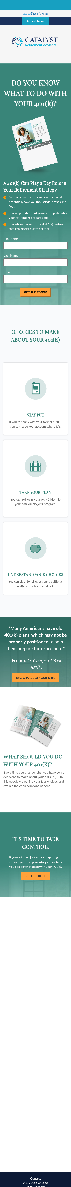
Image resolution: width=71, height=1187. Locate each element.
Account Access (35, 21)
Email (7, 272)
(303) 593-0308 (39, 1183)
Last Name (10, 255)
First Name (11, 238)
